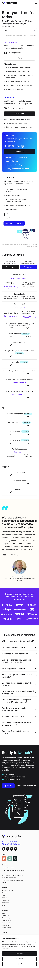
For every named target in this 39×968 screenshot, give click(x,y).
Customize (19, 959)
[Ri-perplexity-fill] (15, 858)
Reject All (19, 964)
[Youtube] (15, 849)
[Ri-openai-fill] (9, 858)
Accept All (19, 953)
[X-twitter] (11, 849)
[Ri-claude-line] (4, 858)
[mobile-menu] (35, 2)
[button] (19, 641)
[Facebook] (7, 849)
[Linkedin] (3, 849)
